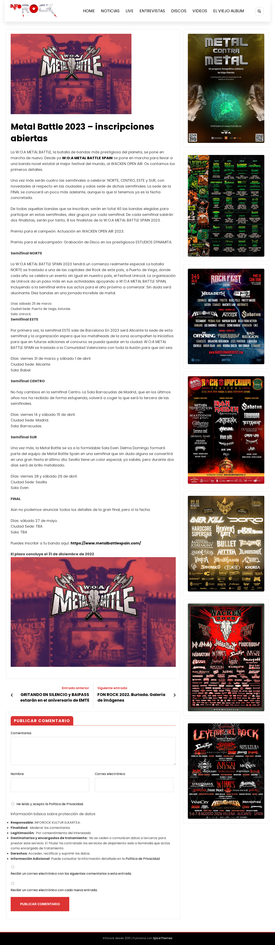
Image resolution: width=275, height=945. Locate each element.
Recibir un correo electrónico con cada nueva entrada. (54, 890)
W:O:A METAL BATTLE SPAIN (87, 157)
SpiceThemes (162, 938)
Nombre (17, 774)
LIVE (129, 11)
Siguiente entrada (112, 688)
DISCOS (178, 11)
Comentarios (21, 733)
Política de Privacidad (66, 804)
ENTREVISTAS (152, 11)
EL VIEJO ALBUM (228, 11)
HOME (89, 11)
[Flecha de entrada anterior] (12, 695)
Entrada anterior (75, 688)
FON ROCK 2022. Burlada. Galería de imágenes (131, 697)
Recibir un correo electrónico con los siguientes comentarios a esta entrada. (71, 873)
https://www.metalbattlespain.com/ (106, 543)
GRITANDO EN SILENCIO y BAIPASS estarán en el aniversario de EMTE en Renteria (54, 698)
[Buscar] (259, 11)
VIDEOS (199, 11)
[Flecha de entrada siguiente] (174, 695)
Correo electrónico (110, 774)
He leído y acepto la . (50, 804)
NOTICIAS (110, 11)
